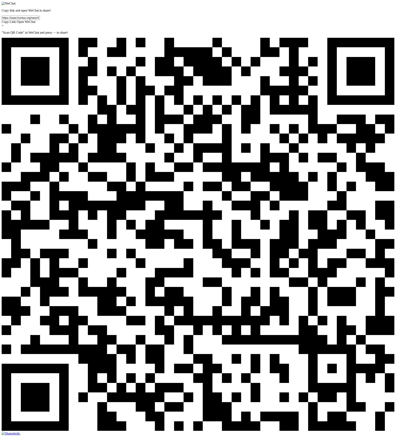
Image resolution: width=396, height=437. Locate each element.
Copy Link (9, 22)
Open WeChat (26, 22)
